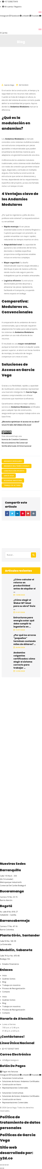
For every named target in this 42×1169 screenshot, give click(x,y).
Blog (4, 982)
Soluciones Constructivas (12, 1078)
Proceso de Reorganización (13, 988)
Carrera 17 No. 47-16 (8, 926)
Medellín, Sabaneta (16, 950)
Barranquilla (10, 870)
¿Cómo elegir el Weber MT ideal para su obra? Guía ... (24, 605)
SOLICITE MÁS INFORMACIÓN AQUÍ (16, 425)
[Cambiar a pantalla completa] (3, 1164)
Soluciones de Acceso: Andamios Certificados (20, 1081)
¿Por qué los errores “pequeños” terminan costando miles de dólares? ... (24, 640)
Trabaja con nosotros (11, 985)
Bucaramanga (12, 891)
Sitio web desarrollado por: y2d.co (16, 1153)
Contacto (6, 991)
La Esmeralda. (6, 944)
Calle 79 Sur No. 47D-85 (10, 955)
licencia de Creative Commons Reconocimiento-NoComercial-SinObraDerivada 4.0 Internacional (16, 442)
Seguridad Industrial (13, 480)
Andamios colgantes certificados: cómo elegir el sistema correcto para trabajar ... (24, 660)
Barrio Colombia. (7, 929)
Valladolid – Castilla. (8, 915)
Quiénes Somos (8, 979)
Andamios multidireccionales (16, 466)
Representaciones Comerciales (15, 1088)
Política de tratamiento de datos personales (20, 1122)
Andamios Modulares (13, 461)
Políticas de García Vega (18, 1137)
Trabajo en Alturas (12, 485)
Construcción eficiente (14, 471)
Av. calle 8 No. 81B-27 (9, 911)
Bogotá (6, 906)
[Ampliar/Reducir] (1, 1164)
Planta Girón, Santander (20, 935)
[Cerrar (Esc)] (8, 1164)
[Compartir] (5, 1164)
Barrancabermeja (15, 920)
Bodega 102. (5, 959)
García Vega (9, 476)
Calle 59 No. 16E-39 (8, 941)
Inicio (4, 975)
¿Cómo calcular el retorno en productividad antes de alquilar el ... (24, 585)
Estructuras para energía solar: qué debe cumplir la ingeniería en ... (23, 622)
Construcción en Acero (11, 1084)
